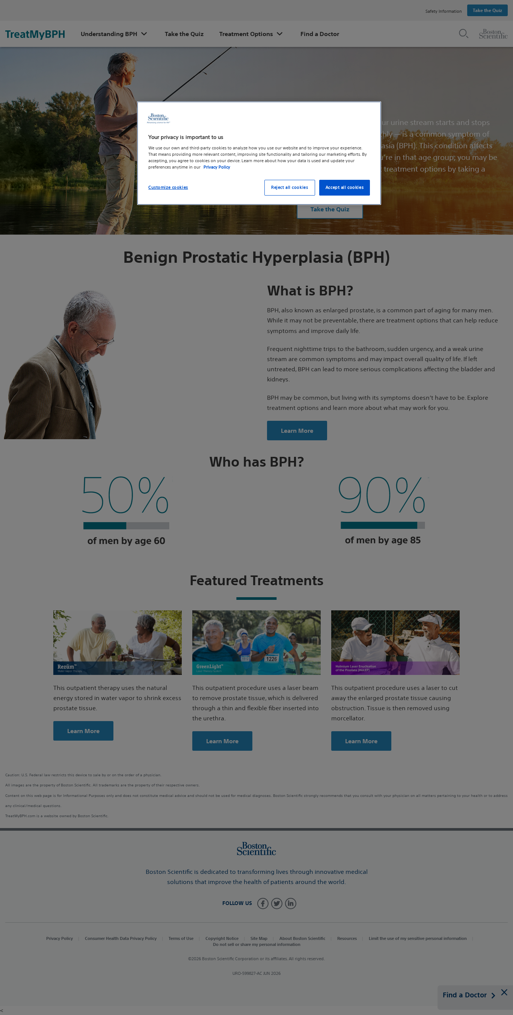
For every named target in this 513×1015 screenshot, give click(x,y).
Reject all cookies (289, 187)
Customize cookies (168, 187)
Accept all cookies (345, 187)
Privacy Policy (217, 167)
